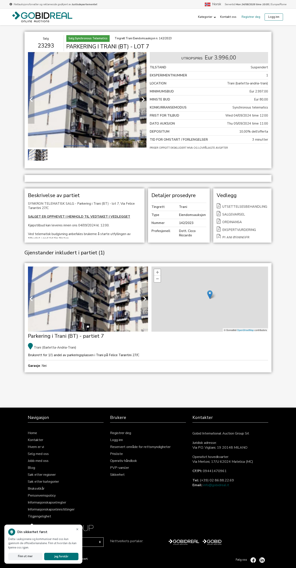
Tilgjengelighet (39, 516)
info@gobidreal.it (216, 485)
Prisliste (116, 453)
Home (32, 433)
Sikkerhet (117, 474)
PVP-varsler (119, 467)
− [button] (157, 279)
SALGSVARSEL (233, 214)
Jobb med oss (38, 460)
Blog (31, 467)
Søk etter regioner (42, 474)
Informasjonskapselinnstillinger (51, 509)
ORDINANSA (232, 222)
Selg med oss (38, 453)
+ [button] (157, 272)
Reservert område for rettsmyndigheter (140, 447)
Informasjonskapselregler (47, 502)
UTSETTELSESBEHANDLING (244, 206)
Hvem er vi (36, 447)
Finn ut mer (25, 556)
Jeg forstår (61, 556)
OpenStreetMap (245, 330)
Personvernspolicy (42, 495)
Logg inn (273, 17)
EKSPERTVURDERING (239, 230)
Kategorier (205, 17)
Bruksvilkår (36, 488)
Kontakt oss (228, 17)
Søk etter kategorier (43, 481)
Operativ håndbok (123, 460)
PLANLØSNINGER (235, 237)
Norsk (215, 4)
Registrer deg (251, 17)
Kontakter (35, 440)
